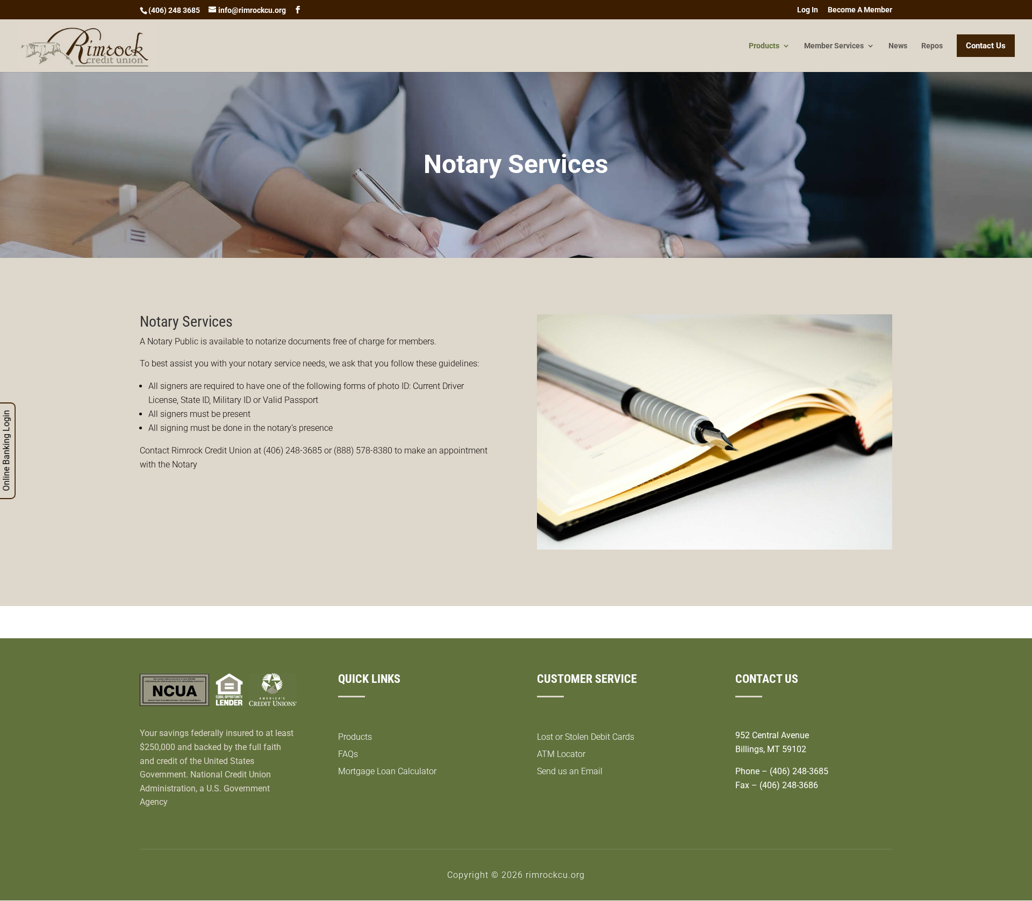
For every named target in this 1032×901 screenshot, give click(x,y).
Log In (807, 10)
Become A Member (860, 10)
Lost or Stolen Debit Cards (585, 737)
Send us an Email (570, 771)
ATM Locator (561, 754)
